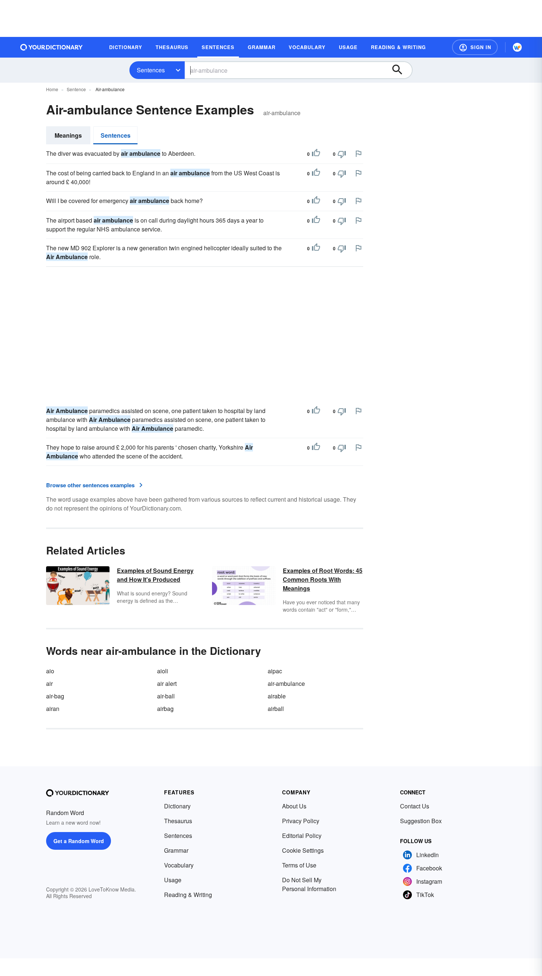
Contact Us (414, 806)
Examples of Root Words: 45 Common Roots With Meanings (322, 579)
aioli (162, 671)
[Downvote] (341, 154)
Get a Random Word (78, 841)
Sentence (76, 89)
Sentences (151, 70)
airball (276, 708)
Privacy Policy (300, 821)
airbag (165, 708)
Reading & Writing (188, 894)
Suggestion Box (421, 821)
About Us (294, 806)
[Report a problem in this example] (358, 153)
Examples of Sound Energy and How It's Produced (155, 575)
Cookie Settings (303, 850)
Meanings (68, 135)
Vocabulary (179, 865)
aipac (275, 671)
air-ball (166, 696)
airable (277, 696)
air (49, 683)
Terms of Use (299, 865)
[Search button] (401, 70)
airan (52, 708)
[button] (475, 47)
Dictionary (177, 806)
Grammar (176, 850)
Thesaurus (178, 821)
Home (52, 89)
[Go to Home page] (51, 47)
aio (50, 671)
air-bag (55, 696)
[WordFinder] (517, 47)
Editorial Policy (302, 835)
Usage (172, 880)
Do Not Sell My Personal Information (309, 884)
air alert (167, 683)
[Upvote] (316, 154)
